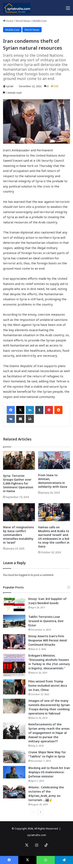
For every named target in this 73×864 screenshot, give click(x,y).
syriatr (10, 86)
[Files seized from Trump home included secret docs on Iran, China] (14, 687)
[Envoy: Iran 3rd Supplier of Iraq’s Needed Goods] (14, 604)
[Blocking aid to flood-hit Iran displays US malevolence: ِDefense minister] (14, 772)
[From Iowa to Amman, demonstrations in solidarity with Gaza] (54, 460)
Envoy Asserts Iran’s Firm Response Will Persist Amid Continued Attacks (47, 640)
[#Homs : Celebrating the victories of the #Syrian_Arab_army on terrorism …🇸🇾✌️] (14, 792)
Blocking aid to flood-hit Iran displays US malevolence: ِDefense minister (49, 772)
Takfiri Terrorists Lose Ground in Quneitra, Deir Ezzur (46, 621)
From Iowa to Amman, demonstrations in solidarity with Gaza (52, 480)
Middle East (40, 21)
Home (9, 21)
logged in (24, 575)
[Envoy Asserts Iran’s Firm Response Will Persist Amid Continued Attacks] (14, 641)
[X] (20, 410)
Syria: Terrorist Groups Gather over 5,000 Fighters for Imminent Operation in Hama (18, 483)
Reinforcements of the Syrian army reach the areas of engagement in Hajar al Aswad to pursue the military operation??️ (48, 732)
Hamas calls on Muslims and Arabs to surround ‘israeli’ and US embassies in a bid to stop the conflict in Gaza (53, 536)
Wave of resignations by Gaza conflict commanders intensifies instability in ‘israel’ (18, 534)
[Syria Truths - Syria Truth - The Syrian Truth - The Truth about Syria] (17, 8)
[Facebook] (11, 410)
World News (23, 21)
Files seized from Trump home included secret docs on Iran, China (47, 685)
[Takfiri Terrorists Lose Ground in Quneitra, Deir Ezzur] (14, 621)
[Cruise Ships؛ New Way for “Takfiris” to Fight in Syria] (14, 756)
